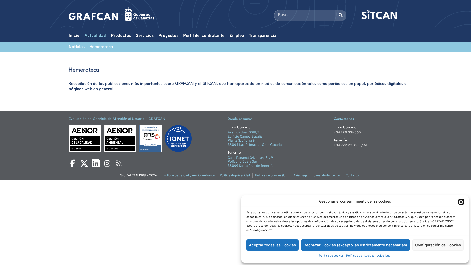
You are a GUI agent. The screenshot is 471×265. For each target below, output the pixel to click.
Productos (121, 36)
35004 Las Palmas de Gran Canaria (255, 145)
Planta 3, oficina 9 (241, 141)
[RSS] (119, 163)
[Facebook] (73, 163)
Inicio (74, 36)
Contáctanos (344, 119)
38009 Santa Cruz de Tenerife (251, 166)
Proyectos (168, 36)
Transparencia (262, 36)
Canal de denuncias (327, 176)
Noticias (77, 47)
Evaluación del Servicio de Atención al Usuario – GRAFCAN (117, 119)
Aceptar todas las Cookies (272, 245)
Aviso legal (384, 256)
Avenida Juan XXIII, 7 (243, 133)
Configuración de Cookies (438, 245)
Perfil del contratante (203, 36)
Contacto (352, 176)
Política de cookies (331, 256)
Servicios (145, 36)
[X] (84, 163)
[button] (461, 201)
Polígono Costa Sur (242, 162)
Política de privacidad (360, 256)
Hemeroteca (101, 47)
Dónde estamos (240, 119)
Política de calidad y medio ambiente (189, 176)
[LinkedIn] (96, 163)
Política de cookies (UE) (271, 176)
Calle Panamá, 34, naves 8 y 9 (250, 158)
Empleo (236, 36)
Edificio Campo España (245, 137)
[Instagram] (107, 163)
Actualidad (95, 36)
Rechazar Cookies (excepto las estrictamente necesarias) (355, 245)
